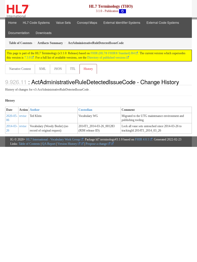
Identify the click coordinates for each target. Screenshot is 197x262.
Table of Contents (29, 144)
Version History (67, 144)
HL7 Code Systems (36, 22)
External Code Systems (162, 22)
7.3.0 (27, 57)
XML (42, 69)
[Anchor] (182, 81)
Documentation (18, 32)
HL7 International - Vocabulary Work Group (53, 139)
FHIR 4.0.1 (142, 139)
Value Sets (63, 22)
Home (12, 22)
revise (22, 116)
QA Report (48, 144)
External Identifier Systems (121, 22)
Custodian (85, 110)
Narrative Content (20, 69)
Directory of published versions (106, 57)
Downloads (44, 32)
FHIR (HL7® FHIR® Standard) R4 (113, 53)
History (88, 69)
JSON (58, 69)
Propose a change (97, 144)
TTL (72, 69)
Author (35, 110)
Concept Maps (87, 22)
